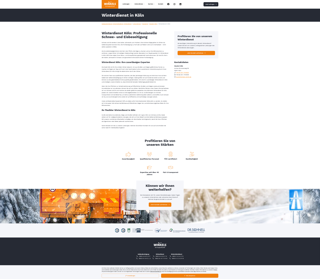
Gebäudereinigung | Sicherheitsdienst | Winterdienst (117, 24)
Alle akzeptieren (190, 275)
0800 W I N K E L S (145, 258)
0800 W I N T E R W (161, 258)
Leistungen (126, 4)
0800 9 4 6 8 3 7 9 (161, 256)
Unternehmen (138, 4)
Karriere (150, 4)
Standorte (145, 24)
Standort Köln (153, 24)
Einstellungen (131, 275)
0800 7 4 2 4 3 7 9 (177, 256)
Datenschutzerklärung (155, 271)
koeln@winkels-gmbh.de (183, 77)
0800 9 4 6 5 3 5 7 (144, 256)
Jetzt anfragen (210, 4)
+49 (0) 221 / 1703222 (182, 72)
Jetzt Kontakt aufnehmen (195, 53)
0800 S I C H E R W (178, 258)
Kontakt (160, 4)
